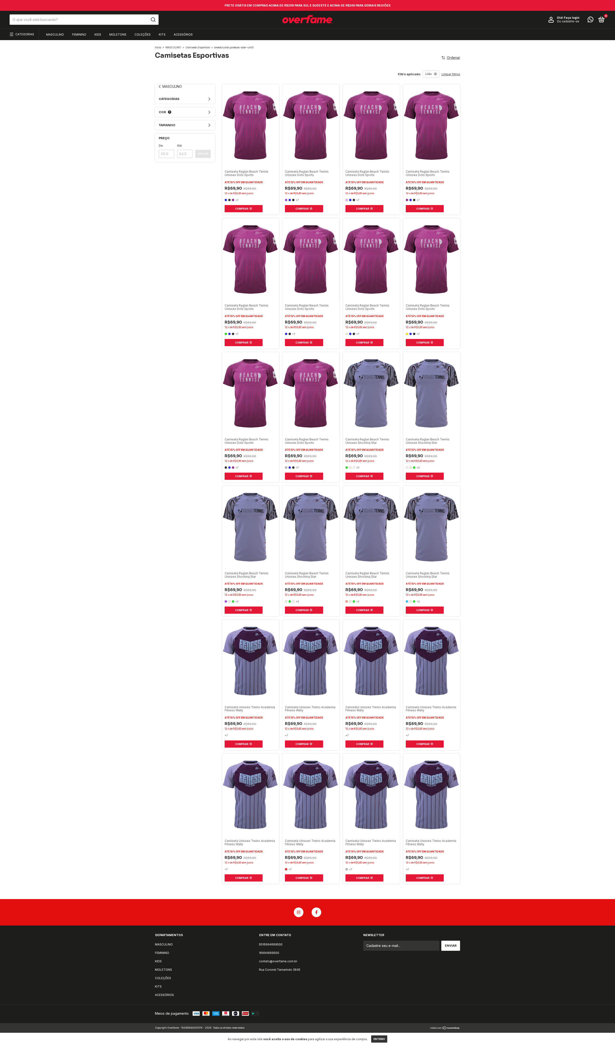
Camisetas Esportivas (197, 47)
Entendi (379, 1039)
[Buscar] (153, 19)
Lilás (428, 74)
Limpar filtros (451, 74)
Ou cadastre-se (568, 21)
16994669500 (269, 953)
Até (179, 145)
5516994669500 (271, 944)
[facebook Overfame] (316, 912)
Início (158, 47)
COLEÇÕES (143, 34)
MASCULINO (55, 34)
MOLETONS (117, 34)
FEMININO (79, 34)
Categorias (24, 34)
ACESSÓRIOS (183, 34)
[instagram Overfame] (298, 912)
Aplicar (203, 153)
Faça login (571, 18)
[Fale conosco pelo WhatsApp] (590, 20)
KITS (162, 34)
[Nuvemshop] (445, 1028)
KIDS (97, 34)
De (161, 145)
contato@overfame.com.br (278, 961)
